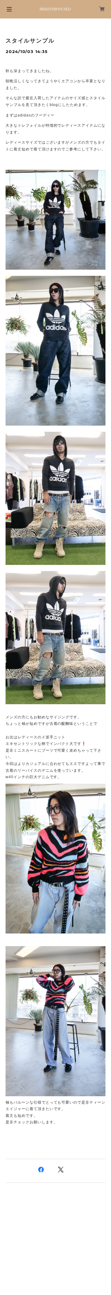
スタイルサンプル (30, 41)
